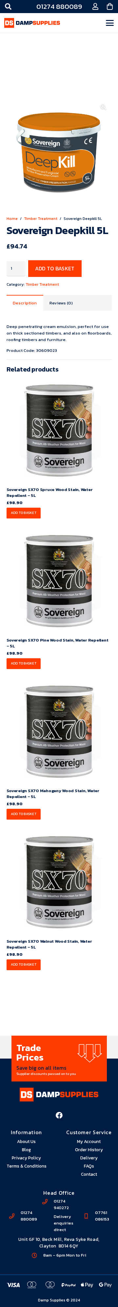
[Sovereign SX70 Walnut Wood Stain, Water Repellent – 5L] (59, 882)
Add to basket (55, 268)
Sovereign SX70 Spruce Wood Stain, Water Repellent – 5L (50, 492)
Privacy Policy (26, 1157)
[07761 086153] (89, 1216)
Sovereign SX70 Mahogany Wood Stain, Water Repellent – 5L (53, 794)
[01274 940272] (48, 1201)
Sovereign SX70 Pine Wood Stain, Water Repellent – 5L (57, 643)
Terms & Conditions (27, 1166)
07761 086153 (102, 1215)
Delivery (89, 1157)
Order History (89, 1149)
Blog (26, 1149)
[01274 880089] (15, 1216)
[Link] (95, 6)
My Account (89, 1141)
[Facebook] (59, 1115)
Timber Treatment (40, 219)
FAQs (89, 1166)
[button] (8, 6)
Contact (89, 1174)
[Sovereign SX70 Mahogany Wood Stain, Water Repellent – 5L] (59, 731)
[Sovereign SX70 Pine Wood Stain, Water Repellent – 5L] (59, 581)
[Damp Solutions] (32, 23)
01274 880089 (29, 1215)
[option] (59, 1058)
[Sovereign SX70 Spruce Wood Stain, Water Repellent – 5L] (59, 430)
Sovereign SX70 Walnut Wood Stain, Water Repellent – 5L (49, 944)
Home (12, 219)
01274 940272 (61, 1204)
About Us (26, 1141)
